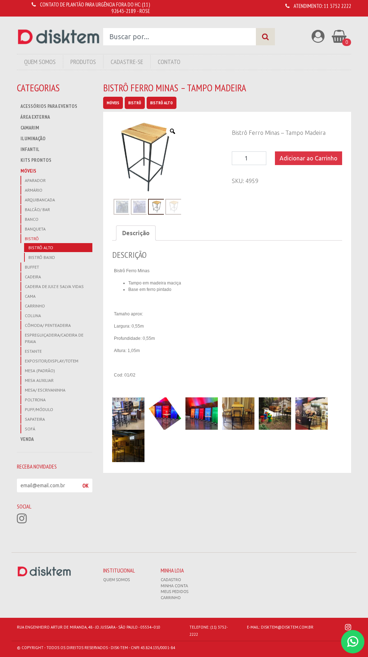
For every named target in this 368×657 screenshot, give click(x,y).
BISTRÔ (32, 238)
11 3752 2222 (337, 6)
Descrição (136, 233)
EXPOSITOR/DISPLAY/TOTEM (51, 361)
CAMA (30, 296)
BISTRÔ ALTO (40, 247)
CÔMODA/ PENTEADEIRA (48, 325)
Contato (169, 62)
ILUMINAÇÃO (33, 138)
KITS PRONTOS (35, 160)
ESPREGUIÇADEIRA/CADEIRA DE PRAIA (54, 338)
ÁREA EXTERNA (35, 117)
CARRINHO (35, 306)
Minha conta (174, 586)
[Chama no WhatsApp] (352, 641)
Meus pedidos (174, 591)
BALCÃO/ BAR (37, 209)
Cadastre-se (127, 62)
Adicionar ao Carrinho (308, 158)
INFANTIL (30, 149)
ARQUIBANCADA (40, 199)
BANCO (31, 219)
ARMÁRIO (33, 190)
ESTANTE (33, 351)
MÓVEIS (28, 171)
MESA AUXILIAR (39, 380)
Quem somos (116, 580)
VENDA (27, 439)
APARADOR (35, 180)
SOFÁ (30, 429)
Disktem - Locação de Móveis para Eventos (58, 37)
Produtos (83, 62)
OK (85, 485)
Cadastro (171, 580)
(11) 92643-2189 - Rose (130, 7)
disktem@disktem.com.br (287, 627)
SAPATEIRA (35, 419)
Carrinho (171, 598)
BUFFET (32, 267)
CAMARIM (29, 127)
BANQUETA (35, 229)
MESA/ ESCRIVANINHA (45, 390)
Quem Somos (40, 62)
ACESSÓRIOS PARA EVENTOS (48, 106)
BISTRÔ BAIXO (41, 257)
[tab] (136, 233)
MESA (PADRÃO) (40, 370)
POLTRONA (35, 399)
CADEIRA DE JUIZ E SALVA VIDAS (54, 286)
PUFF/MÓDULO (39, 409)
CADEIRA (33, 276)
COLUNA (33, 315)
